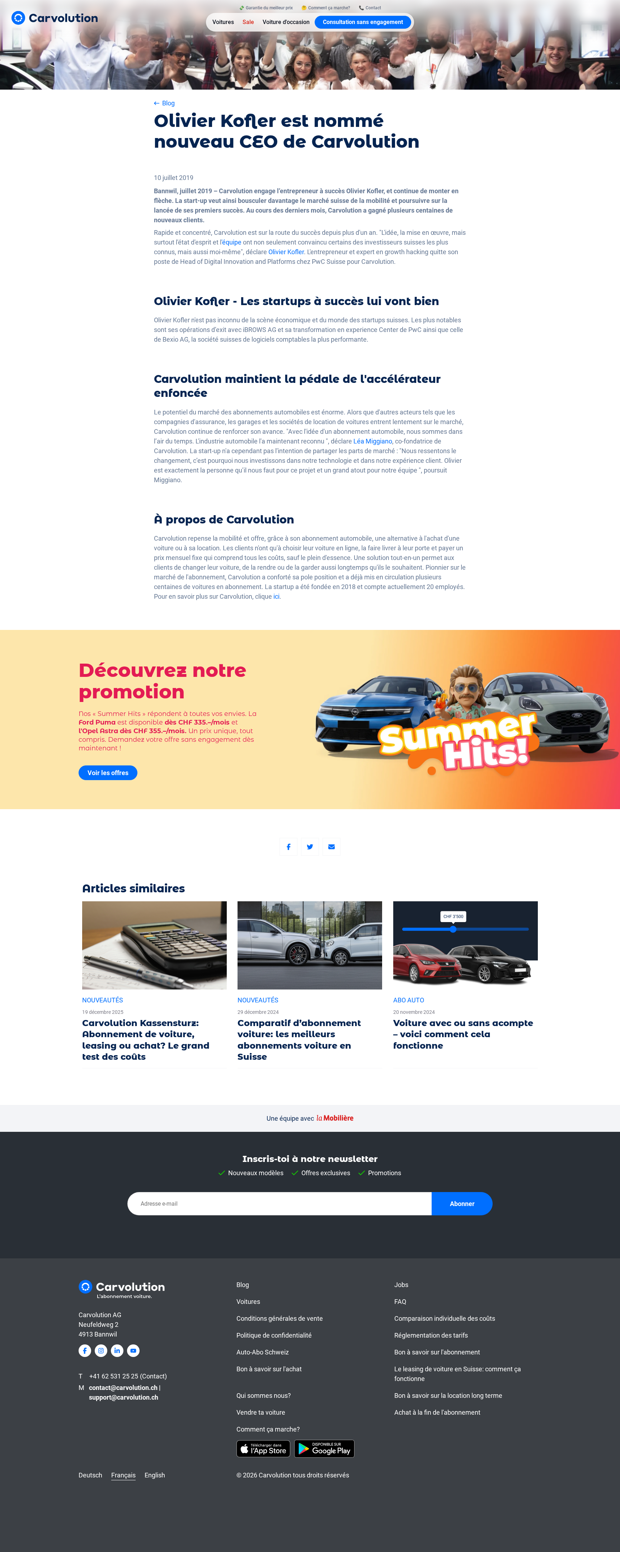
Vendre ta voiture (260, 1412)
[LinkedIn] (117, 1350)
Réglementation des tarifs (431, 1335)
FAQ (400, 1301)
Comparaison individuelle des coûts (444, 1318)
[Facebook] (288, 847)
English (155, 1475)
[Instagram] (101, 1350)
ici (276, 596)
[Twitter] (310, 847)
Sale (248, 22)
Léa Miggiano (372, 441)
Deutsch (90, 1475)
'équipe (231, 242)
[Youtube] (133, 1350)
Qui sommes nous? (263, 1395)
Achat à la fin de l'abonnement (437, 1412)
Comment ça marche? (268, 1429)
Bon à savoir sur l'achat (269, 1369)
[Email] (331, 847)
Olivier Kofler (286, 252)
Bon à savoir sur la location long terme (448, 1395)
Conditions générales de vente (279, 1318)
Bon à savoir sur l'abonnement (437, 1352)
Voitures (223, 22)
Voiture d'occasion (286, 22)
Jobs (401, 1284)
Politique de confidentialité (274, 1335)
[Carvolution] (54, 18)
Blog (242, 1284)
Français (123, 1475)
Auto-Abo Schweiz (262, 1352)
